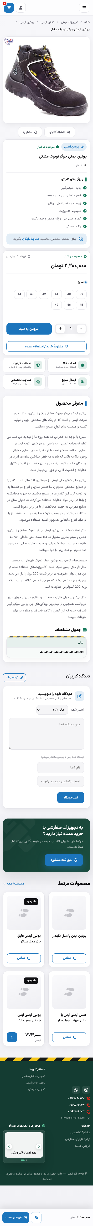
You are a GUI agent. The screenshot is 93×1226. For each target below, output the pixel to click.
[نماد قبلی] (39, 1147)
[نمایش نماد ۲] (26, 1160)
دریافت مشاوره (61, 860)
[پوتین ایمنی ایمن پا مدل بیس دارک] (23, 1008)
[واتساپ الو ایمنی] (76, 1090)
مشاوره (27, 132)
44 (19, 294)
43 (31, 294)
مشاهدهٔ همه (15, 883)
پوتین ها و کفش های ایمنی (69, 480)
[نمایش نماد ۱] (23, 1160)
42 (44, 294)
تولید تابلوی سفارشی (77, 1139)
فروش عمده (82, 1146)
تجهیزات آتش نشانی (33, 1076)
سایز (81, 282)
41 (56, 294)
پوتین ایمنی (27, 22)
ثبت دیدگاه (12, 677)
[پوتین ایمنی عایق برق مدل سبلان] (23, 929)
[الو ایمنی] (81, 1075)
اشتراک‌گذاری (57, 132)
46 (69, 305)
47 (56, 305)
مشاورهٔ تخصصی (80, 1132)
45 (81, 305)
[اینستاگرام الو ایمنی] (86, 1090)
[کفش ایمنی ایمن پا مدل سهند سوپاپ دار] (69, 1008)
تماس (67, 958)
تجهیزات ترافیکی (35, 1083)
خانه (87, 22)
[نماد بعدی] (9, 1147)
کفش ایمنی (47, 22)
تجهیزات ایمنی (69, 22)
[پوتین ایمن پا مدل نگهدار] (69, 929)
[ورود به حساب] (21, 8)
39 (81, 294)
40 (69, 294)
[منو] (84, 8)
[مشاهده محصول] (12, 1037)
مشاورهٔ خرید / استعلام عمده (44, 346)
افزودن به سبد (29, 328)
